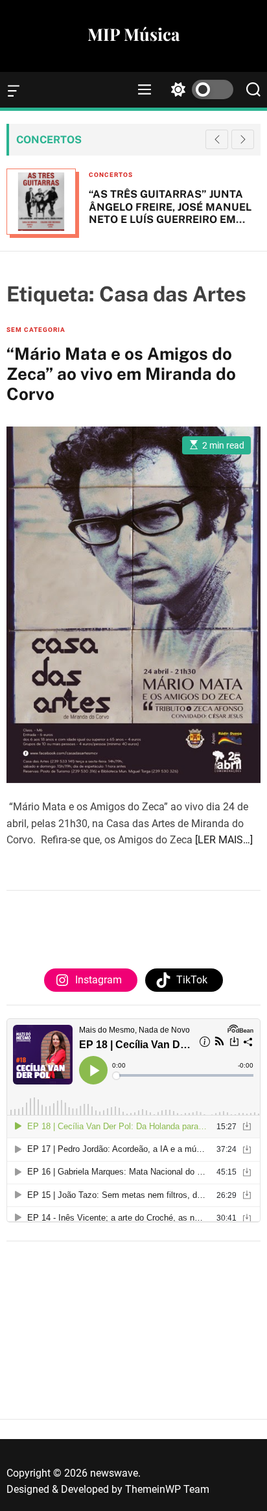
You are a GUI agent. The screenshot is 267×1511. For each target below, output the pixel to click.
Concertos (111, 174)
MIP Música (133, 34)
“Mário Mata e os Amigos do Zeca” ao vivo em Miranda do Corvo (121, 374)
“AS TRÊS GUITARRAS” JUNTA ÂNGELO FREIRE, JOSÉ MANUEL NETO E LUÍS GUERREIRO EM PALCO (170, 213)
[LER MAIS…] (224, 840)
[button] (242, 139)
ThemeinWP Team (167, 1489)
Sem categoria (35, 329)
